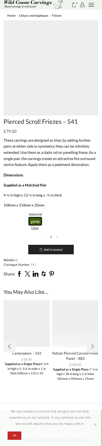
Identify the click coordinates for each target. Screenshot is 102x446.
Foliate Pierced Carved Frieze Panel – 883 (75, 356)
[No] (95, 424)
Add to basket (53, 249)
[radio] (35, 221)
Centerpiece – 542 (26, 353)
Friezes (57, 15)
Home (11, 15)
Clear (35, 228)
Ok (14, 435)
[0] (72, 4)
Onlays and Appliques (33, 15)
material (35, 214)
